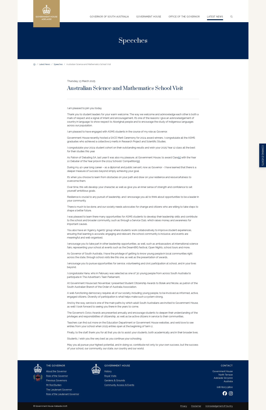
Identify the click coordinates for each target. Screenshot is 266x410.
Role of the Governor (57, 376)
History (108, 371)
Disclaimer (196, 406)
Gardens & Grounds (114, 380)
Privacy (183, 406)
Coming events (262, 155)
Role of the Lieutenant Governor (62, 394)
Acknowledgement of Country (219, 406)
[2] (138, 161)
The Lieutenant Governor (59, 389)
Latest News (44, 64)
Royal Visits (110, 376)
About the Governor (56, 371)
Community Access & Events (119, 385)
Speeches (58, 64)
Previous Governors (56, 380)
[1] (179, 157)
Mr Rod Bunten (53, 385)
